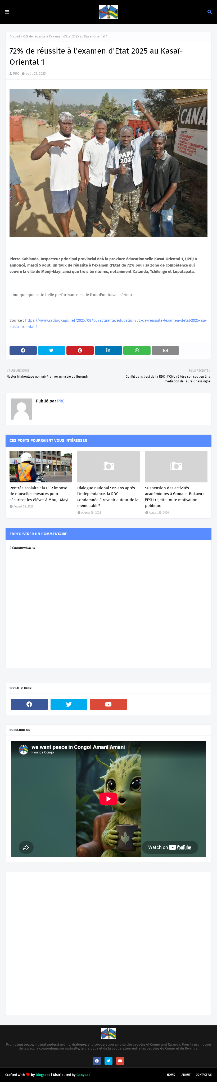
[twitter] (69, 704)
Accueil (15, 36)
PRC (16, 73)
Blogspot (43, 1075)
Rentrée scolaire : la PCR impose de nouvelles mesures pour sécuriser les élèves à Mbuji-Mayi (39, 494)
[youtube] (108, 704)
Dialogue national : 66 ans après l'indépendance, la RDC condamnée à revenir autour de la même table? (107, 497)
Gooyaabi (84, 1075)
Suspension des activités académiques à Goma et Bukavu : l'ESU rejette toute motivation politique (174, 497)
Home (171, 1074)
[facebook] (29, 704)
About (186, 1074)
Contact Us (204, 1074)
